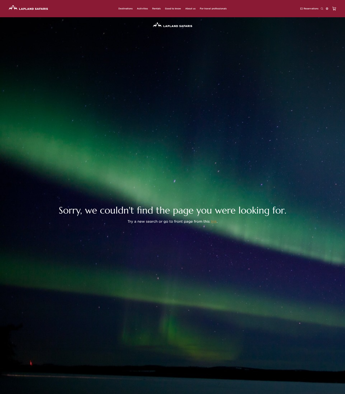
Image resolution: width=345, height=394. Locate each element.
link (214, 221)
